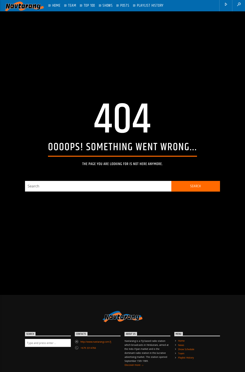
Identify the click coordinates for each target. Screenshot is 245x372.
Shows (107, 6)
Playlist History (150, 6)
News (181, 356)
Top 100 (89, 6)
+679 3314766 (88, 359)
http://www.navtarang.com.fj (95, 353)
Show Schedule (186, 360)
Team (72, 6)
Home (56, 6)
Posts (124, 6)
